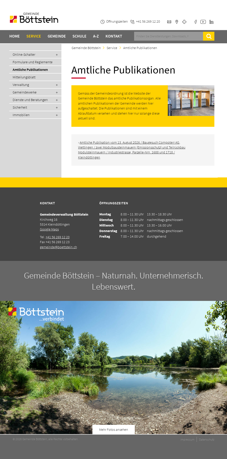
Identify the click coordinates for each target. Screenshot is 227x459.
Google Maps (49, 229)
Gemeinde (57, 36)
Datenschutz (206, 439)
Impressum (187, 439)
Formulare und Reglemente (33, 62)
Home (14, 36)
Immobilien (21, 115)
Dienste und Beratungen (30, 99)
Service (33, 36)
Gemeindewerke (25, 92)
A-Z (96, 36)
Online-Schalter (24, 54)
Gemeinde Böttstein (86, 48)
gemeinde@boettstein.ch (58, 247)
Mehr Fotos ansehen (113, 429)
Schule (79, 36)
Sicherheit (20, 107)
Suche (208, 36)
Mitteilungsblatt (24, 77)
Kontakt (114, 36)
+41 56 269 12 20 (58, 237)
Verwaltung (21, 84)
